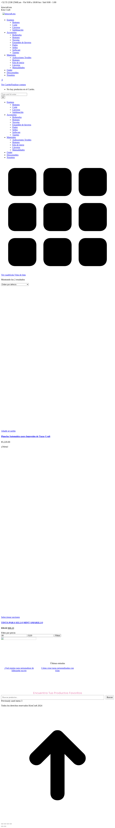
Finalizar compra (18, 84)
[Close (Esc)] (2, 823)
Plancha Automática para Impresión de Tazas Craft (25, 436)
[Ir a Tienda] (57, 820)
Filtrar (57, 636)
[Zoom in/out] (11, 823)
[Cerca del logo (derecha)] (5, 826)
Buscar (110, 697)
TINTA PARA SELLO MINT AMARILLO (22, 622)
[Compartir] (5, 823)
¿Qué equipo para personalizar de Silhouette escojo (19, 669)
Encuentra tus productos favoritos (57, 693)
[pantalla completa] (8, 823)
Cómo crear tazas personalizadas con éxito (57, 669)
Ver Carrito (6, 84)
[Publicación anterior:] (2, 826)
